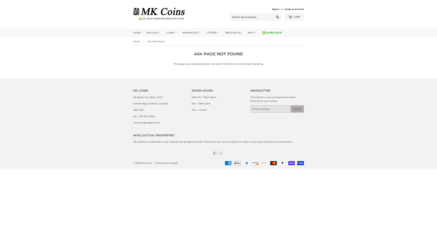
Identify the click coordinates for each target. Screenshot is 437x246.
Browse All (233, 32)
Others (212, 32)
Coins (170, 32)
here (232, 63)
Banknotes (191, 32)
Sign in (275, 9)
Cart (296, 16)
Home (137, 32)
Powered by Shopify (166, 163)
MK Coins (147, 163)
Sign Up (297, 109)
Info (251, 32)
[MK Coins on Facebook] (215, 153)
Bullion (152, 32)
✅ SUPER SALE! (272, 32)
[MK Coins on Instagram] (220, 153)
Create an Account (294, 9)
